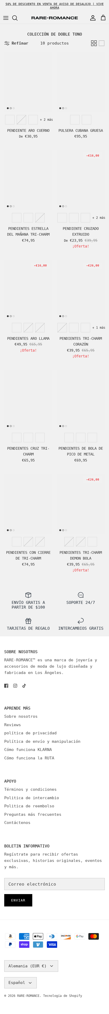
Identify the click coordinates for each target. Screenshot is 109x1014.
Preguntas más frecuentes (32, 814)
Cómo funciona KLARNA (28, 749)
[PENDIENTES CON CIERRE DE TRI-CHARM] (28, 504)
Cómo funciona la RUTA (29, 758)
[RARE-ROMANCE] (54, 18)
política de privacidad (30, 733)
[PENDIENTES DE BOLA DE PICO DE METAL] (81, 400)
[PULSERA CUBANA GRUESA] (81, 82)
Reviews (12, 724)
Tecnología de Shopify (62, 996)
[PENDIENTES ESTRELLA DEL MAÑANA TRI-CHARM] (28, 180)
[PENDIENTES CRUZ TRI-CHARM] (28, 400)
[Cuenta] (91, 18)
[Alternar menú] (6, 18)
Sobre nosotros (21, 716)
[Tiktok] (24, 686)
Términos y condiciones (30, 789)
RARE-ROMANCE (28, 996)
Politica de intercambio (31, 797)
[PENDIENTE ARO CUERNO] (28, 82)
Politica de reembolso (29, 806)
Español (16, 982)
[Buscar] (17, 18)
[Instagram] (15, 686)
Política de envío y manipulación (42, 741)
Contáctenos (17, 822)
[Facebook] (6, 686)
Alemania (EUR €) (27, 966)
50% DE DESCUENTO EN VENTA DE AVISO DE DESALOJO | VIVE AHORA (55, 5)
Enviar (18, 900)
